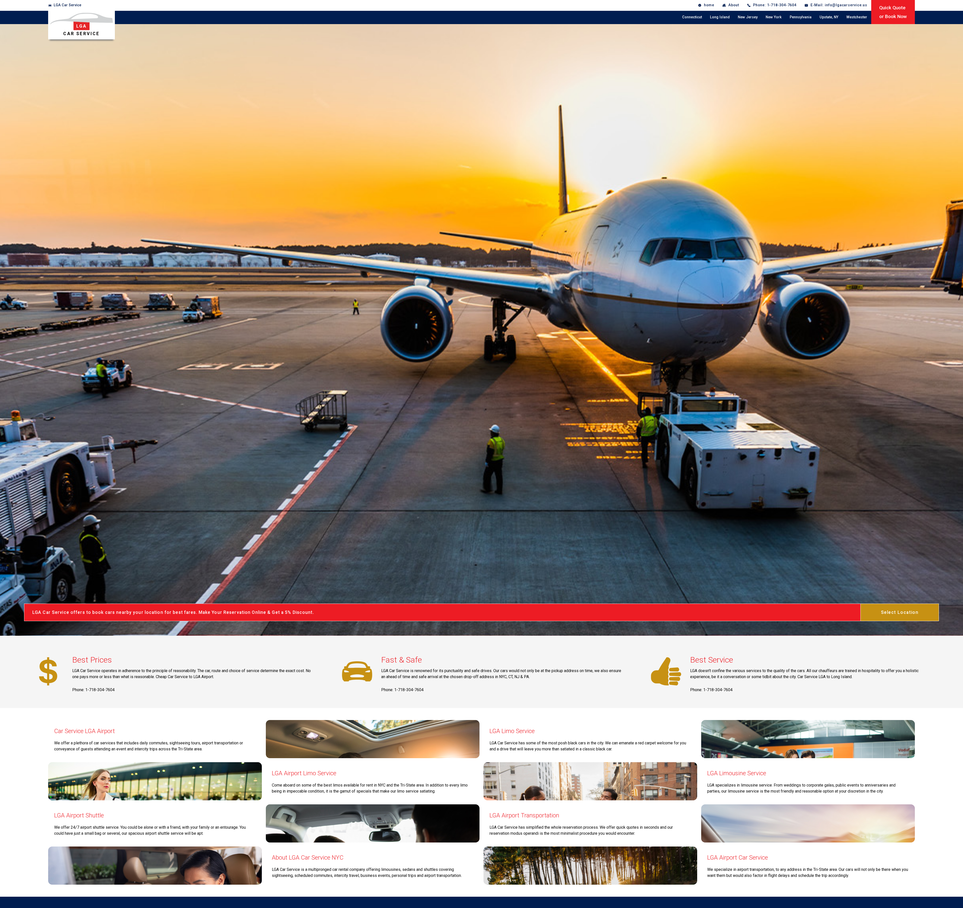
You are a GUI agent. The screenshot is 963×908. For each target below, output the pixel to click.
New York (774, 17)
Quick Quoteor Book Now (893, 12)
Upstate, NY (829, 17)
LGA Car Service (67, 5)
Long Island (720, 17)
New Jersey (748, 17)
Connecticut (692, 17)
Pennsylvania (801, 17)
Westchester (856, 17)
